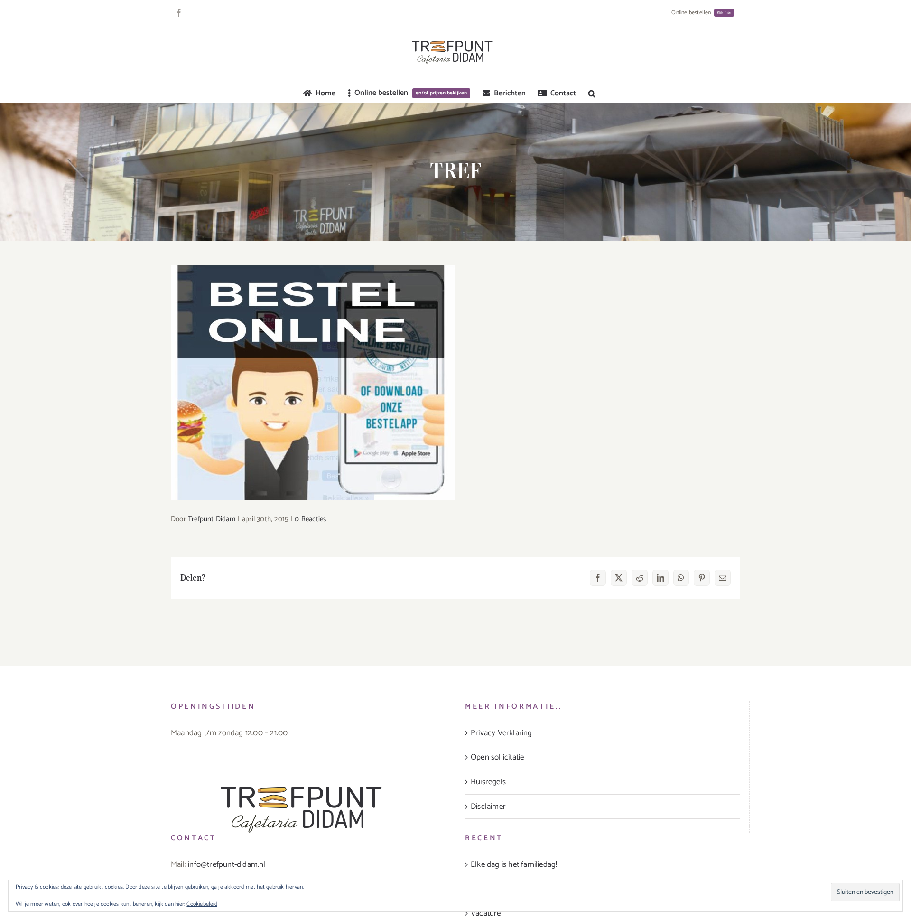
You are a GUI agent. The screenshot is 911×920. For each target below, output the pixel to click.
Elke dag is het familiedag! (514, 864)
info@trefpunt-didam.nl (226, 864)
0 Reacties (310, 519)
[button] (591, 93)
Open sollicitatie (497, 757)
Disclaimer (488, 806)
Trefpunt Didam (211, 519)
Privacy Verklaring (501, 733)
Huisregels (488, 782)
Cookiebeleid (201, 904)
